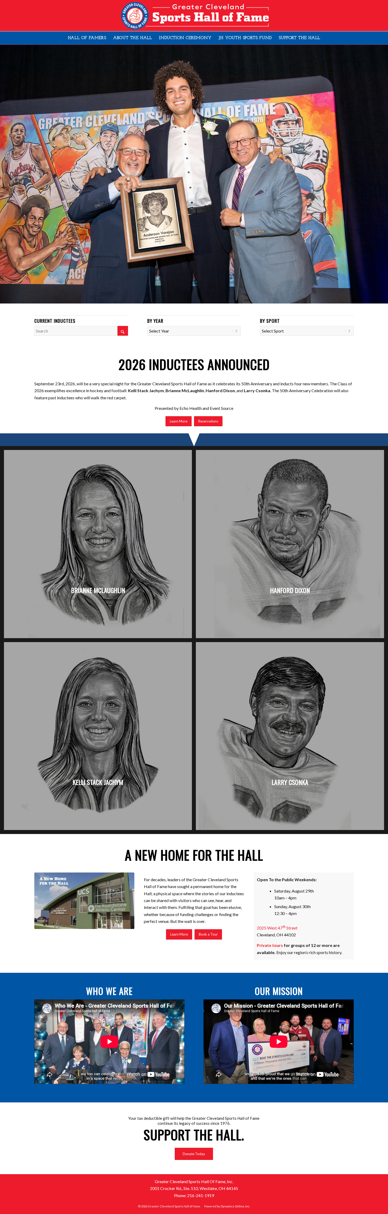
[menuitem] (87, 38)
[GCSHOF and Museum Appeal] (84, 900)
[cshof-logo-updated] (194, 15)
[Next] (383, 169)
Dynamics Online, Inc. (235, 1206)
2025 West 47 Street (277, 927)
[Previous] (4, 169)
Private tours (270, 945)
